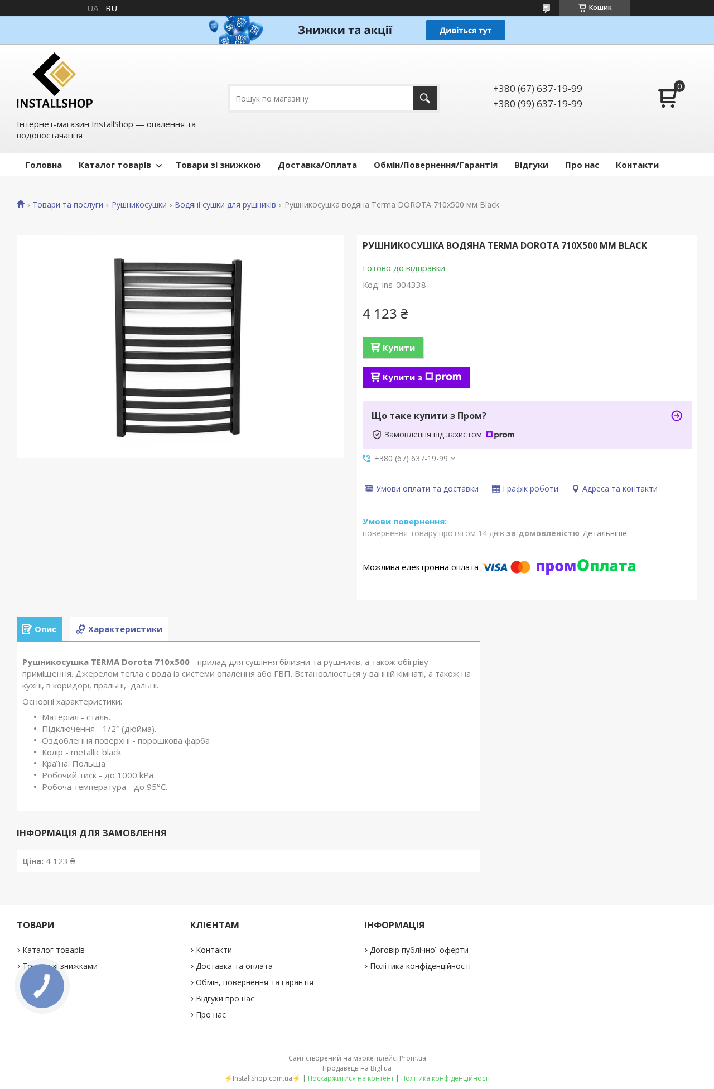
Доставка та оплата (234, 966)
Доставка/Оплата (317, 164)
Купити (399, 347)
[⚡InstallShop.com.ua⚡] (55, 80)
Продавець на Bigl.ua (357, 1068)
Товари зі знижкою (218, 164)
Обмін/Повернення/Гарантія (436, 164)
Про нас (582, 164)
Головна (43, 164)
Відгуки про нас (225, 998)
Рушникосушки (139, 205)
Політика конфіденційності (420, 966)
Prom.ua (412, 1058)
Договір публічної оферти (419, 950)
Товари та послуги (67, 205)
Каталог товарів (115, 164)
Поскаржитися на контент (351, 1078)
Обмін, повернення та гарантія (254, 982)
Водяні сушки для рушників (225, 205)
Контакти (637, 164)
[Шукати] (425, 98)
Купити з (402, 377)
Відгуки (531, 164)
